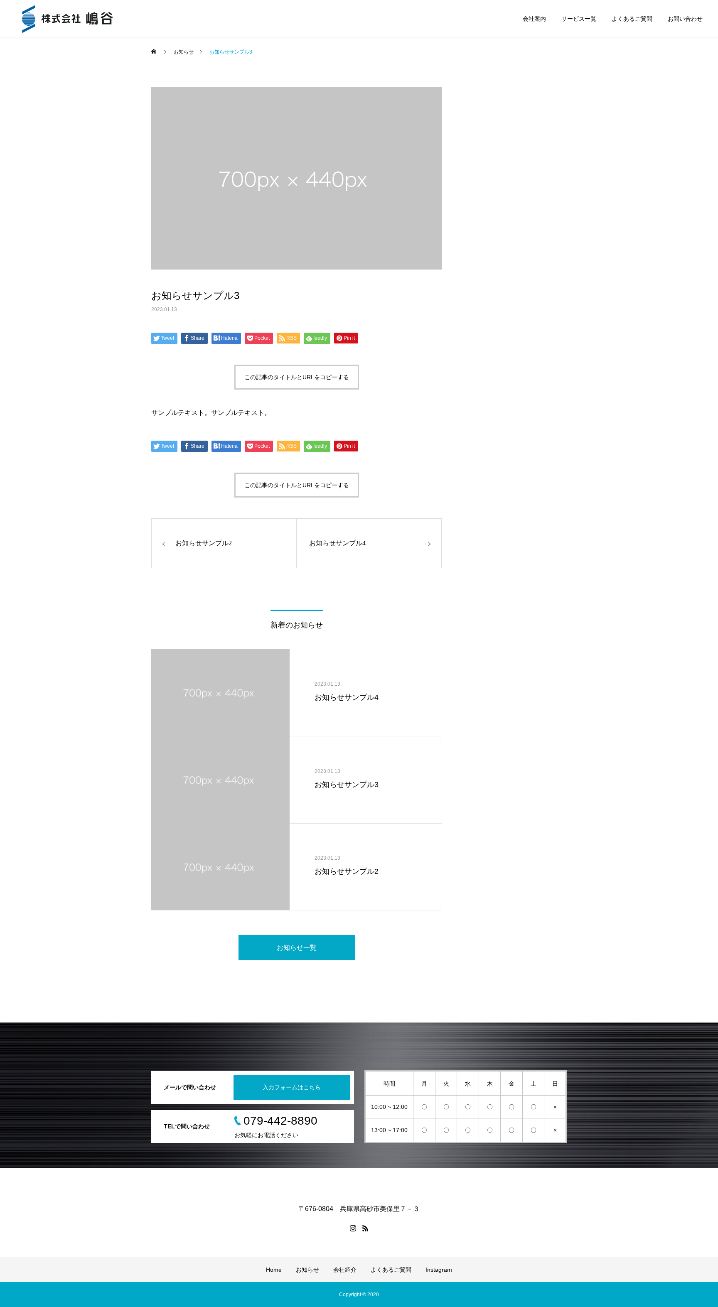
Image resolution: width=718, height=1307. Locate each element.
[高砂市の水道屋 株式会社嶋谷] (67, 18)
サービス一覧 (578, 18)
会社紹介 (345, 1269)
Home (274, 1269)
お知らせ (307, 1269)
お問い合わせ (685, 18)
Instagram (438, 1269)
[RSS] (365, 1228)
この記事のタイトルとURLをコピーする (296, 377)
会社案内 (534, 18)
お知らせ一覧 (297, 947)
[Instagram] (353, 1228)
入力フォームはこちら (292, 1087)
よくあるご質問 (632, 18)
